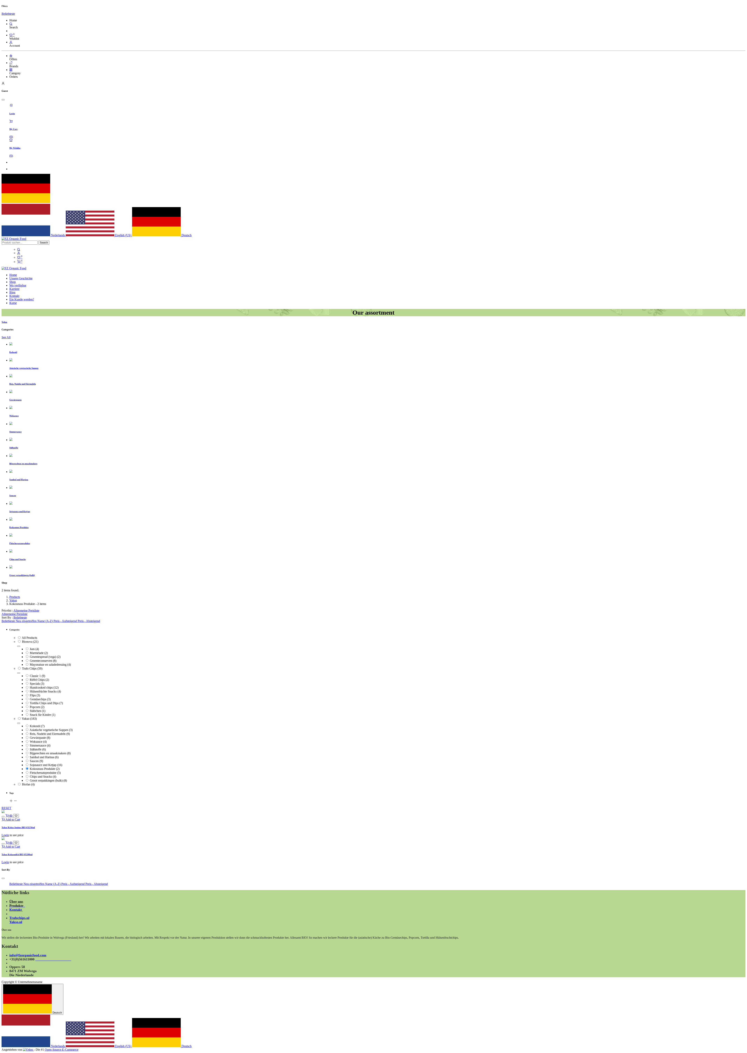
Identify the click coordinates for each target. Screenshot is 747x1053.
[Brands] (10, 62)
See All (6, 337)
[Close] (3, 99)
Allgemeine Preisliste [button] (26, 610)
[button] (8, 13)
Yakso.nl (15, 922)
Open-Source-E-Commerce (61, 1049)
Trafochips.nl (19, 918)
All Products (29, 637)
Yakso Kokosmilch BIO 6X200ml (17, 854)
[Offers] (10, 55)
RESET (6, 808)
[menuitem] (13, 275)
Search (44, 242)
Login (5, 835)
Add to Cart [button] (12, 819)
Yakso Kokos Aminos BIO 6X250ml (18, 827)
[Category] (10, 69)
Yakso (13, 600)
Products (14, 597)
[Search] (10, 23)
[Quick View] (11, 815)
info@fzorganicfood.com (27, 955)
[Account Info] (10, 42)
